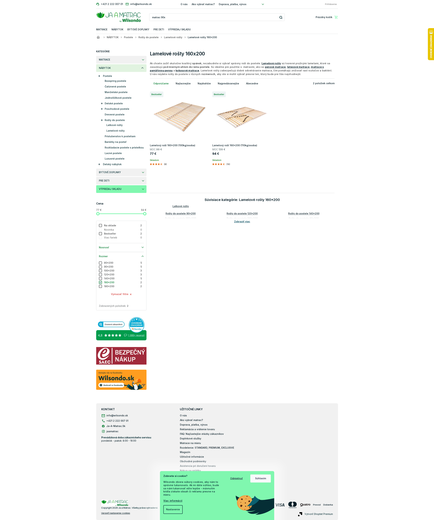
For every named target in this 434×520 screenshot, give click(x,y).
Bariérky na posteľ (116, 141)
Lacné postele (113, 153)
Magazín (185, 452)
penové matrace (275, 66)
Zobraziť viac (242, 221)
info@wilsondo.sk (117, 415)
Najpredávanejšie (228, 83)
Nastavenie (173, 509)
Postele (107, 75)
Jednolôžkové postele (118, 97)
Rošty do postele (115, 120)
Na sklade (123, 225)
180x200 (123, 286)
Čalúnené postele (115, 86)
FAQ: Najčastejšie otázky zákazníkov (202, 433)
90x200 (123, 266)
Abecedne (252, 83)
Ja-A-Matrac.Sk (115, 426)
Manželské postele (116, 92)
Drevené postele (114, 114)
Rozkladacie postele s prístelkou (124, 147)
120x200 (123, 274)
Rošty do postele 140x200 (303, 213)
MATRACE (104, 59)
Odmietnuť (236, 478)
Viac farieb (123, 237)
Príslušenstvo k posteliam (120, 136)
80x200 (123, 262)
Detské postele (114, 103)
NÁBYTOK (105, 67)
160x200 (123, 282)
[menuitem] (101, 29)
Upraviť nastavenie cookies (115, 513)
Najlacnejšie (183, 83)
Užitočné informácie (192, 456)
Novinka (123, 229)
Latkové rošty (114, 125)
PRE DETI (104, 180)
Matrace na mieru (190, 443)
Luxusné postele (114, 158)
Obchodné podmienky (193, 461)
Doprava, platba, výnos (232, 4)
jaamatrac (112, 431)
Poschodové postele (117, 108)
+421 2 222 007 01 (117, 420)
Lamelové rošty (115, 130)
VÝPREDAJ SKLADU (110, 188)
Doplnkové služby (190, 438)
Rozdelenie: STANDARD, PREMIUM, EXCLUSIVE (207, 447)
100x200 (123, 270)
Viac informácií (172, 500)
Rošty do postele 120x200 (242, 213)
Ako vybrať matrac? (203, 4)
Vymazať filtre (120, 294)
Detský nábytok (112, 164)
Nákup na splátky (190, 470)
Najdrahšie (204, 83)
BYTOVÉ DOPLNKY (110, 172)
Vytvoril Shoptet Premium (319, 514)
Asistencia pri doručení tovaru (198, 465)
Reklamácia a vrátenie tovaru (197, 429)
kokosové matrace (187, 70)
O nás (184, 4)
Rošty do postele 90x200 (181, 213)
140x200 (123, 278)
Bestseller (123, 233)
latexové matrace (298, 66)
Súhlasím (260, 478)
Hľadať (281, 17)
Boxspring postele (115, 80)
